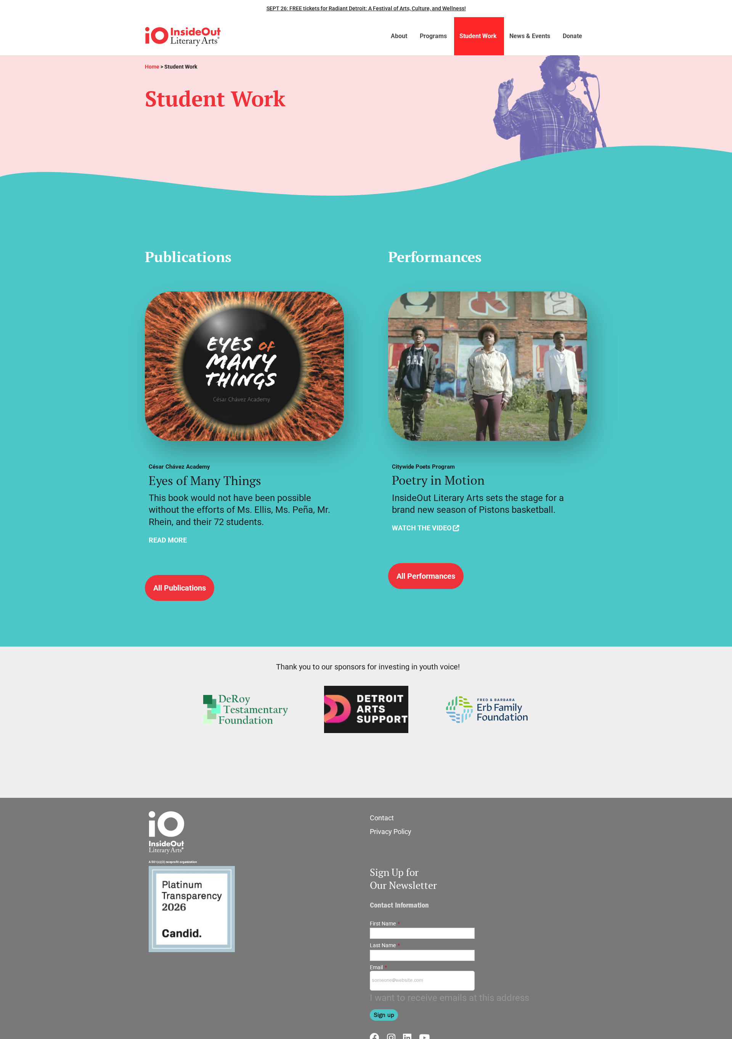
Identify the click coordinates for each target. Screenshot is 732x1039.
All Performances (425, 576)
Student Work (478, 36)
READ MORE (168, 540)
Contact (382, 818)
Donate (572, 36)
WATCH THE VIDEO (421, 528)
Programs (433, 36)
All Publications (179, 587)
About (399, 36)
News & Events (529, 36)
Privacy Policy (390, 832)
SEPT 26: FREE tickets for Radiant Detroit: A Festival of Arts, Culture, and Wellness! (366, 8)
